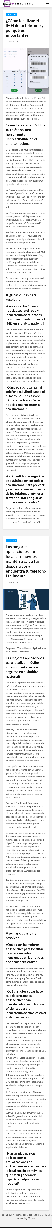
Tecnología (11, 14)
